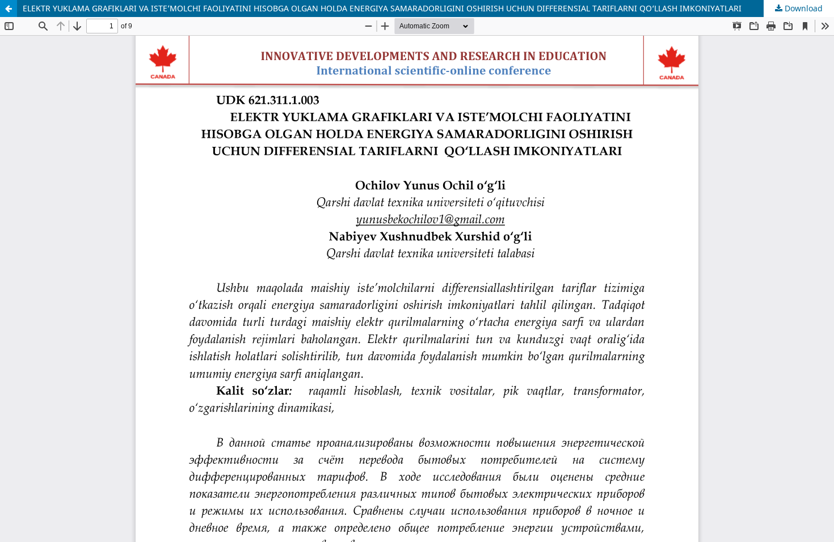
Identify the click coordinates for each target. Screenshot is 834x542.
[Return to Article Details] (8, 8)
